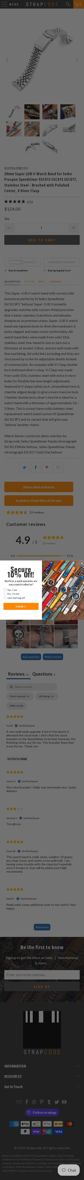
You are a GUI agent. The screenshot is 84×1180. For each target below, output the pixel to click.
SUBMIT (21, 606)
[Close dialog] (81, 563)
